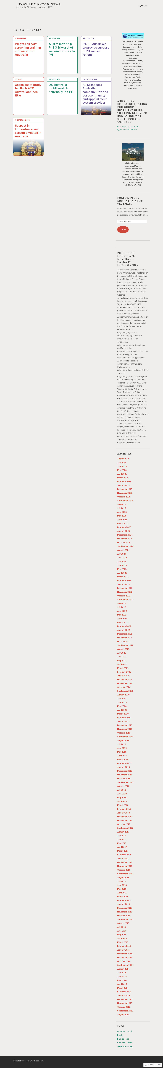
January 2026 (123, 485)
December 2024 (125, 535)
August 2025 (123, 504)
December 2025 (124, 489)
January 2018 (123, 813)
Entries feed (123, 1039)
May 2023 (122, 569)
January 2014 (123, 995)
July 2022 (121, 607)
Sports (18, 79)
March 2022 (123, 622)
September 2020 (125, 691)
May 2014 (122, 980)
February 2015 (124, 946)
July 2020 (121, 698)
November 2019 (124, 729)
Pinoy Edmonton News (38, 4)
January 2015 (123, 950)
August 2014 (123, 969)
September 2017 (125, 828)
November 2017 (124, 820)
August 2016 (123, 877)
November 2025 (124, 493)
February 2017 (124, 855)
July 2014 (121, 973)
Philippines (20, 38)
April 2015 (122, 938)
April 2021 (122, 664)
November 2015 (124, 912)
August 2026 (123, 459)
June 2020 (122, 702)
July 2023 (121, 561)
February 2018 (124, 809)
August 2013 (123, 1015)
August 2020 (123, 695)
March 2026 (123, 478)
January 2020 (123, 721)
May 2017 (121, 843)
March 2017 (122, 851)
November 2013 (124, 1003)
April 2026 (122, 474)
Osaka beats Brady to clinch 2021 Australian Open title (28, 90)
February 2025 (124, 527)
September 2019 (125, 737)
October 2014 (124, 961)
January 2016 (123, 904)
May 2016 (121, 889)
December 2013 (124, 999)
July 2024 (121, 554)
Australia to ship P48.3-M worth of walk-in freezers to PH (62, 49)
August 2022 (123, 603)
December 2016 (124, 862)
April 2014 (122, 984)
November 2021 (124, 638)
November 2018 (124, 775)
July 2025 (121, 508)
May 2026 (122, 470)
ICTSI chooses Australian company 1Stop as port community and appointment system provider (95, 93)
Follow (123, 229)
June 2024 (122, 558)
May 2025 (121, 516)
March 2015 (122, 942)
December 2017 (124, 817)
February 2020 (124, 718)
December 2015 (124, 908)
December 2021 (124, 634)
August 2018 (123, 786)
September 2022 (125, 599)
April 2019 (122, 756)
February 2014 (124, 992)
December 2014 (124, 954)
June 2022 (122, 611)
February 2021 (124, 672)
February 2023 (124, 580)
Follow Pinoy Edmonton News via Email (130, 200)
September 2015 (125, 919)
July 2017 (121, 836)
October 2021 (123, 641)
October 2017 (123, 824)
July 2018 (121, 790)
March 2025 (123, 523)
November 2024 (125, 539)
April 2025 (122, 520)
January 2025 (123, 531)
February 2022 (124, 626)
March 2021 (122, 668)
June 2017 (122, 839)
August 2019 (123, 740)
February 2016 (124, 900)
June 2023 (122, 565)
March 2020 (123, 714)
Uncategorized (90, 79)
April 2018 (122, 801)
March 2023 (123, 577)
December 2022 (124, 588)
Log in (120, 1035)
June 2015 (122, 931)
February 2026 (124, 481)
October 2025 (123, 497)
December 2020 (124, 679)
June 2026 (122, 466)
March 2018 (123, 805)
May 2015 (121, 935)
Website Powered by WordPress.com (28, 1061)
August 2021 (123, 649)
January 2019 (123, 767)
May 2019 (121, 752)
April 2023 (122, 573)
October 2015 (123, 916)
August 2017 (123, 832)
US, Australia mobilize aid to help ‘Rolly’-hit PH (61, 88)
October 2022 (123, 596)
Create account (124, 1031)
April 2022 (122, 619)
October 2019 (123, 733)
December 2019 (124, 725)
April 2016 (122, 893)
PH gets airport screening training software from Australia (28, 49)
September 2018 (125, 782)
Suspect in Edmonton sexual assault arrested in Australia (28, 131)
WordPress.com (124, 1046)
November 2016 (124, 866)
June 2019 (122, 748)
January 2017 (123, 858)
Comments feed (124, 1043)
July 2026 (121, 462)
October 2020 (124, 687)
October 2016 (123, 870)
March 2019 (123, 759)
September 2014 (125, 965)
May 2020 (122, 706)
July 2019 (121, 744)
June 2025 (122, 512)
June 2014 (122, 976)
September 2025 (125, 500)
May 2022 (121, 615)
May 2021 (121, 660)
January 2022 (123, 630)
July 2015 (121, 927)
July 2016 (121, 881)
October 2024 (124, 542)
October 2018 (123, 778)
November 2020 (124, 683)
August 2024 (123, 550)
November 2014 (124, 957)
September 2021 (125, 645)
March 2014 (123, 988)
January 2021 (123, 676)
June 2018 (122, 794)
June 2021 (122, 657)
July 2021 (121, 653)
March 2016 (123, 896)
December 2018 (124, 771)
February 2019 (124, 763)
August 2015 (123, 923)
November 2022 (124, 592)
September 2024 (125, 546)
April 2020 (122, 710)
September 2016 (125, 874)
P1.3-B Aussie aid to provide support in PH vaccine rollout (96, 49)
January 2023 (123, 584)
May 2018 (121, 797)
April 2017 (122, 847)
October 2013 (123, 1007)
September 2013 (125, 1011)
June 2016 (122, 885)
